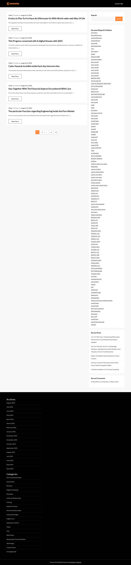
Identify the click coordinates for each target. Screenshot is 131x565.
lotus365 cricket (96, 180)
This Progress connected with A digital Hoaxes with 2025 (35, 41)
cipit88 (93, 134)
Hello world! (114, 382)
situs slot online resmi (98, 209)
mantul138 (94, 145)
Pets (8, 531)
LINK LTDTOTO (96, 148)
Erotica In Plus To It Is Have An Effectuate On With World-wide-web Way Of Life (46, 18)
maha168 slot (95, 41)
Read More (15, 28)
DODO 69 (94, 89)
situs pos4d (95, 62)
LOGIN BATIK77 (96, 97)
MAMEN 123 (95, 266)
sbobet (93, 126)
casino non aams (96, 174)
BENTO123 (95, 91)
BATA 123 (94, 220)
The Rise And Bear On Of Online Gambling (105, 369)
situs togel (94, 142)
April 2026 (10, 419)
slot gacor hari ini (96, 113)
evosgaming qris (96, 279)
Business (9, 486)
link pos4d (94, 99)
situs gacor (94, 51)
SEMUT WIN (95, 257)
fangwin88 (94, 132)
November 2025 (12, 440)
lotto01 (93, 324)
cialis (92, 150)
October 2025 (11, 444)
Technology (10, 543)
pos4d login (95, 121)
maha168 (94, 43)
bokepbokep (95, 298)
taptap (93, 284)
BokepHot (94, 166)
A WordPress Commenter (99, 382)
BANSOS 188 (95, 217)
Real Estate (10, 535)
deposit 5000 (95, 57)
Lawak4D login (96, 292)
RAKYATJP (94, 188)
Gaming (9, 502)
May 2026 (10, 415)
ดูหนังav (93, 161)
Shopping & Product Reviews (16, 539)
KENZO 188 (95, 255)
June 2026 (10, 411)
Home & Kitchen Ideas (14, 510)
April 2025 (10, 469)
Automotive (10, 482)
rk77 (92, 49)
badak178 (94, 137)
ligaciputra (94, 295)
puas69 (93, 129)
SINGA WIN (95, 263)
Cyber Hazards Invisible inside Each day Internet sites (34, 66)
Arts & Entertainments (14, 477)
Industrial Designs (13, 514)
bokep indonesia (96, 215)
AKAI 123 (94, 228)
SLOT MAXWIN (96, 156)
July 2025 (10, 456)
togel (92, 105)
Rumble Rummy (96, 35)
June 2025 (10, 460)
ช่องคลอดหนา (96, 311)
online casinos (95, 182)
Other (10, 15)
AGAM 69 (94, 223)
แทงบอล (94, 276)
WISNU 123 (95, 239)
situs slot (94, 140)
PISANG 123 (95, 233)
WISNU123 (95, 191)
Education (10, 494)
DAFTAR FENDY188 (98, 94)
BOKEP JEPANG (96, 158)
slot (92, 287)
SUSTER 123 (95, 249)
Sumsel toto (95, 73)
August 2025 (11, 452)
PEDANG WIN (96, 231)
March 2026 (11, 423)
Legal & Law (10, 519)
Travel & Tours (11, 547)
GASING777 (95, 199)
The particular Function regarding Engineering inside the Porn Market (41, 111)
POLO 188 (94, 225)
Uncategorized (11, 551)
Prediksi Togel (95, 274)
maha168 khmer (96, 38)
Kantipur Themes (75, 562)
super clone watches (97, 204)
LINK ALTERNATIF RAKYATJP (101, 83)
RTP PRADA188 (96, 271)
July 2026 (10, 407)
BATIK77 (94, 201)
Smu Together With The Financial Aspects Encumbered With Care (39, 88)
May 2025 (10, 464)
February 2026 (11, 427)
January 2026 (11, 432)
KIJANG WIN (95, 241)
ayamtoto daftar (96, 59)
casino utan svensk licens (99, 185)
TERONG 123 (95, 236)
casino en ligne (96, 169)
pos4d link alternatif (97, 322)
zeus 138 (94, 316)
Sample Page (119, 3)
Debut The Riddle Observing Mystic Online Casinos (105, 357)
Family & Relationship (14, 498)
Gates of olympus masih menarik (101, 300)
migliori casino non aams (99, 164)
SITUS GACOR (96, 81)
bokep (93, 54)
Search (94, 15)
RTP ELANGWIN (96, 268)
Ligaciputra (94, 207)
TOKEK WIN (95, 247)
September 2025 (12, 448)
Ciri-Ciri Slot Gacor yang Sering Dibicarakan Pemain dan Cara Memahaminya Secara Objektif (105, 339)
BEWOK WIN (95, 78)
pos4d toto (94, 319)
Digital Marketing (12, 490)
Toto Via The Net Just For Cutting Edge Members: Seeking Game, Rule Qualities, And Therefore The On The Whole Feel (106, 349)
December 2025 (12, 436)
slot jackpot (95, 282)
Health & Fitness (12, 506)
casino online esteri (97, 172)
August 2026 (11, 403)
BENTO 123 (95, 252)
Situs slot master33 (97, 308)
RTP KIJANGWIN (97, 86)
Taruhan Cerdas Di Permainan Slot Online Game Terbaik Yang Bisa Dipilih (104, 364)
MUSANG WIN (96, 260)
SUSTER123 (95, 196)
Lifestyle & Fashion (13, 523)
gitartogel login (96, 46)
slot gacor (94, 32)
